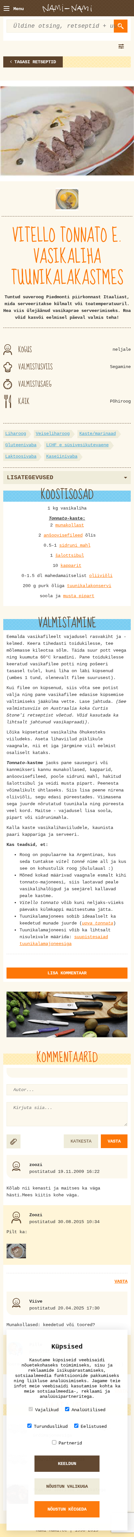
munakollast (69, 525)
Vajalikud (47, 1409)
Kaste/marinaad (97, 433)
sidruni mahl (74, 545)
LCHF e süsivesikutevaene (77, 445)
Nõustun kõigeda (67, 1509)
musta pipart (78, 596)
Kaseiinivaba (61, 456)
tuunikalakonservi (89, 585)
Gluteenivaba (20, 445)
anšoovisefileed (63, 535)
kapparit (70, 565)
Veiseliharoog (53, 433)
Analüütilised (88, 1409)
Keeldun (67, 1463)
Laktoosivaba (20, 456)
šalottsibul (69, 555)
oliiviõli (101, 575)
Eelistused (94, 1426)
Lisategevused (30, 477)
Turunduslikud (51, 1426)
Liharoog (15, 433)
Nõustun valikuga (67, 1486)
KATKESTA (81, 1141)
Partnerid (70, 1443)
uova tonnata (97, 923)
